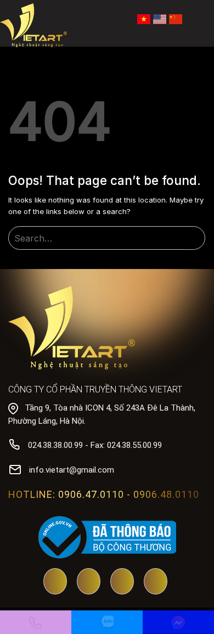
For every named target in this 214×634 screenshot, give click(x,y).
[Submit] (195, 238)
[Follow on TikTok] (122, 582)
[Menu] (198, 19)
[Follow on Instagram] (155, 582)
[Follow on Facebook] (88, 582)
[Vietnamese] (143, 18)
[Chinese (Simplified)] (175, 18)
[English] (159, 18)
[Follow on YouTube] (55, 582)
